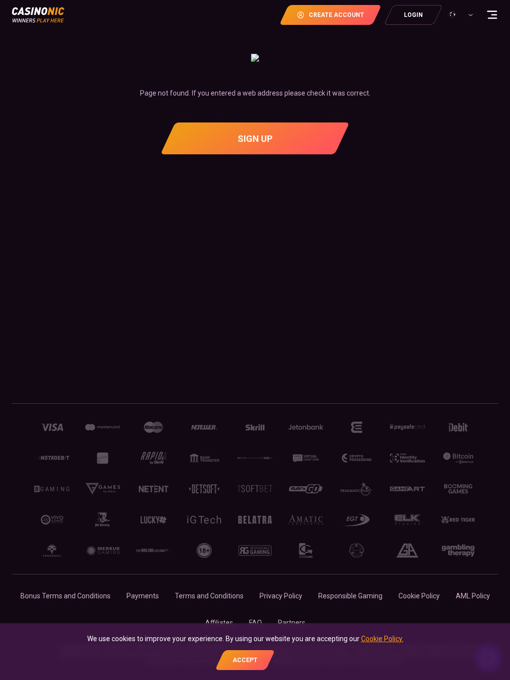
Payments (143, 596)
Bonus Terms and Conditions (65, 596)
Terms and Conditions (209, 596)
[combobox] (460, 15)
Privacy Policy (280, 596)
